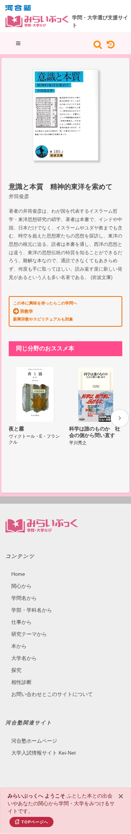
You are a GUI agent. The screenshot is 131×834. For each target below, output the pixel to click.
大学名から (24, 658)
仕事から (21, 622)
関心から (21, 586)
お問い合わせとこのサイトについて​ (52, 694)
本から (19, 646)
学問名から (24, 598)
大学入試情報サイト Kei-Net (43, 753)
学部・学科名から (31, 610)
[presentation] (120, 418)
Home (18, 574)
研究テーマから (29, 634)
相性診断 (21, 682)
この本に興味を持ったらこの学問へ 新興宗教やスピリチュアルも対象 (45, 311)
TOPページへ (34, 822)
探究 (16, 670)
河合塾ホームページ (34, 741)
